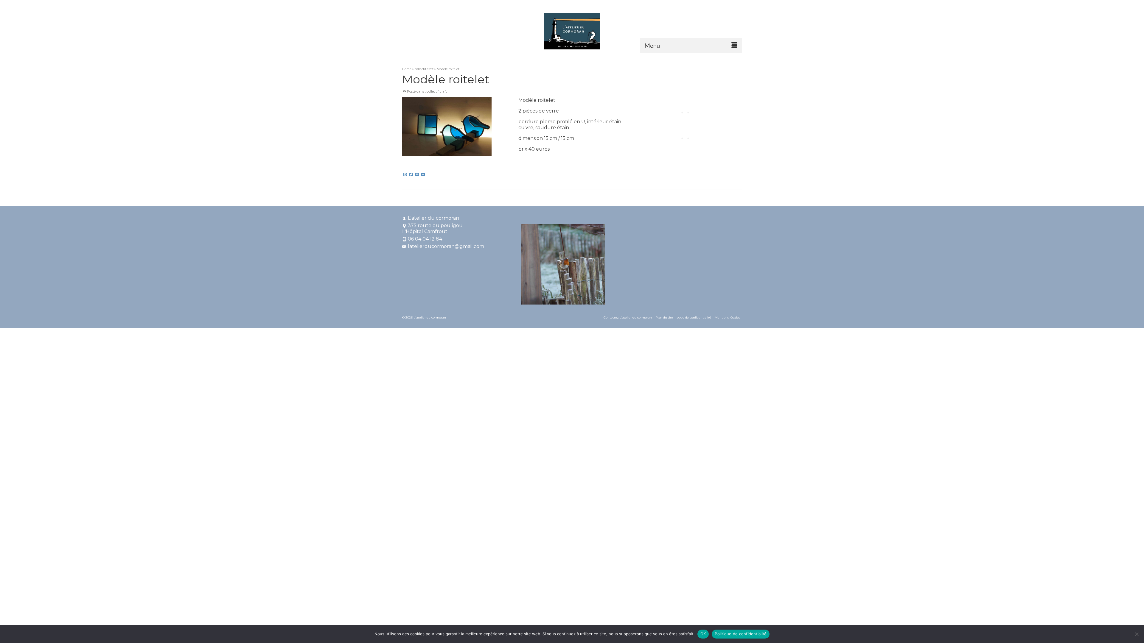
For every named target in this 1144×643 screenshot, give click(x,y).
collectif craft (437, 91)
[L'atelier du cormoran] (572, 31)
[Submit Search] (676, 5)
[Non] (1137, 634)
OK (703, 633)
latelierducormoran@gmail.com (446, 246)
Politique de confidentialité (741, 633)
